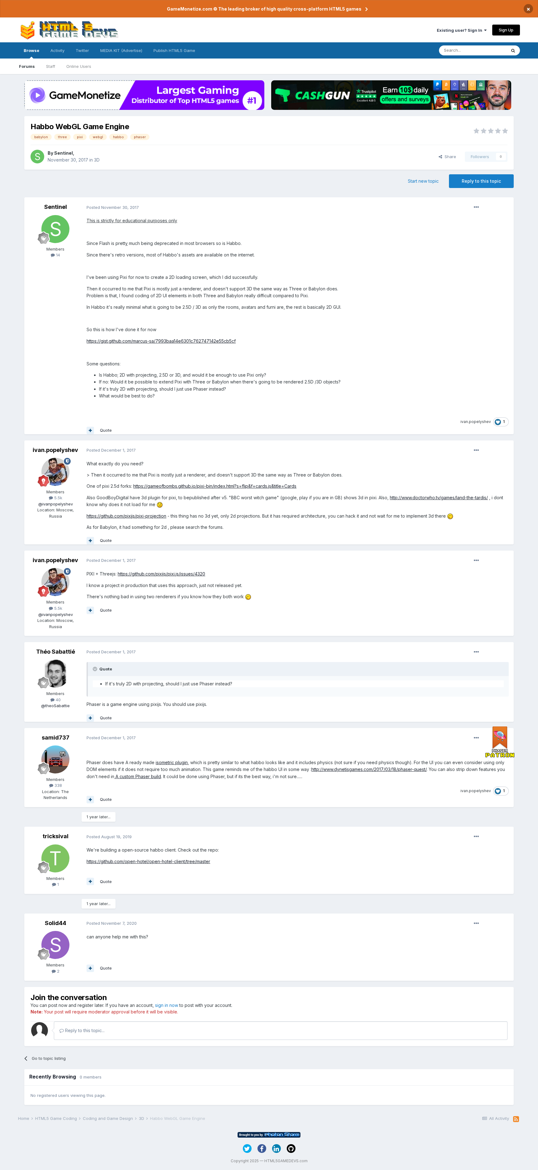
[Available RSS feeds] (516, 1119)
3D (97, 159)
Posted (113, 207)
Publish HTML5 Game (174, 50)
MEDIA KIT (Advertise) (121, 50)
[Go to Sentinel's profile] (37, 156)
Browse (31, 50)
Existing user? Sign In (460, 30)
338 (57, 785)
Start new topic (423, 181)
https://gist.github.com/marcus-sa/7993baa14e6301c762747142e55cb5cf (161, 341)
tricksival (55, 836)
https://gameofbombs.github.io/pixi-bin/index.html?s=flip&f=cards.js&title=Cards (214, 486)
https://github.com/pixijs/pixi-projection (126, 516)
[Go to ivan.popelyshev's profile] (55, 472)
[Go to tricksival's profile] (55, 858)
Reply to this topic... (84, 1030)
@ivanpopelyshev (55, 503)
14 (57, 254)
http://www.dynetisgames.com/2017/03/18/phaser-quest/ (369, 769)
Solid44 (55, 923)
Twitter (82, 50)
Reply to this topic (481, 181)
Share (449, 156)
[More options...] (476, 207)
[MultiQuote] (90, 430)
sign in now (166, 1005)
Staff (50, 66)
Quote (106, 430)
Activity (57, 50)
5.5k (57, 497)
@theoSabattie (55, 705)
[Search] (513, 50)
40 (57, 699)
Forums (27, 66)
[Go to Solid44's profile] (55, 945)
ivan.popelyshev (475, 421)
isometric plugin (172, 762)
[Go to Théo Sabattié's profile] (55, 674)
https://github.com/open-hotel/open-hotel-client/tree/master (148, 861)
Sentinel (63, 153)
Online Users (78, 66)
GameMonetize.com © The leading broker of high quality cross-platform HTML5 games (264, 9)
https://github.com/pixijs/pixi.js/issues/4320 (161, 573)
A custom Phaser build (137, 776)
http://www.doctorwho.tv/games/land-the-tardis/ (439, 497)
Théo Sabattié (55, 651)
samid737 (55, 737)
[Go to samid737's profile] (55, 759)
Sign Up (506, 29)
